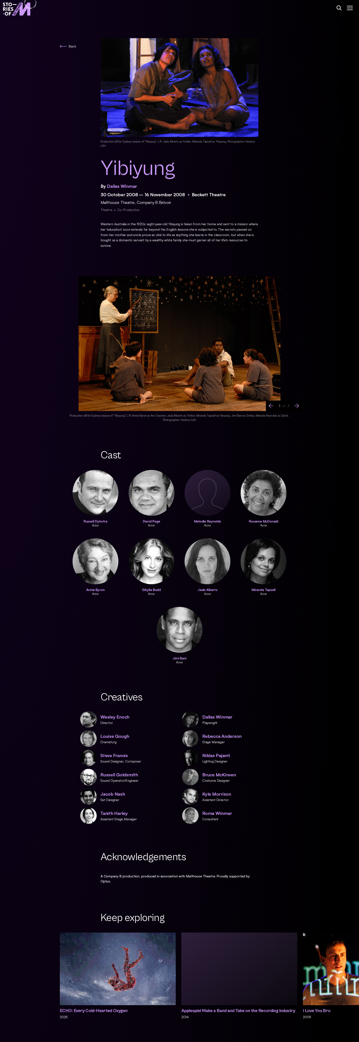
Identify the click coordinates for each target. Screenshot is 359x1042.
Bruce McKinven (219, 774)
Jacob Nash (112, 794)
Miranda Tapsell (263, 590)
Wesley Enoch (114, 717)
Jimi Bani (179, 658)
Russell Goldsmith (119, 774)
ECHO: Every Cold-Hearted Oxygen (94, 1010)
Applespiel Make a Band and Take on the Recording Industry (238, 1010)
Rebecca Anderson (222, 736)
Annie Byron (95, 590)
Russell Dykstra (95, 521)
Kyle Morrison (216, 794)
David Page (151, 521)
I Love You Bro (317, 1010)
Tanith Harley (114, 813)
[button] (271, 406)
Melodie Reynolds (207, 521)
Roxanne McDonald (263, 521)
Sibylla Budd (151, 590)
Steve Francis (114, 755)
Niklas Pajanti (216, 755)
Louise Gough (114, 736)
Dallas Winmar (122, 186)
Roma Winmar (217, 813)
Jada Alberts (207, 590)
